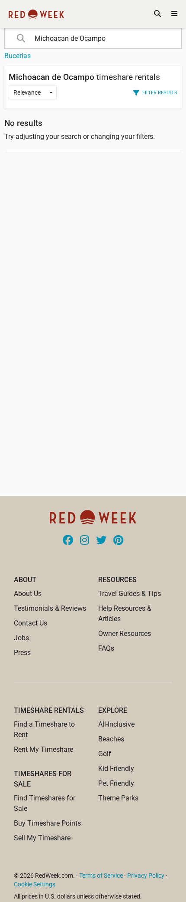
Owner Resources (124, 633)
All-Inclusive (116, 724)
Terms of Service (101, 875)
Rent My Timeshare (43, 749)
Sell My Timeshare (42, 838)
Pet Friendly (116, 783)
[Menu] (174, 14)
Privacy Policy (145, 875)
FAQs (106, 648)
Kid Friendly (116, 768)
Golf (104, 754)
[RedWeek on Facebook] (68, 541)
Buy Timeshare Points (47, 823)
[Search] (157, 14)
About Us (28, 593)
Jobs (21, 638)
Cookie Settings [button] (34, 884)
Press (22, 653)
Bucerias (17, 56)
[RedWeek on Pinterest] (118, 541)
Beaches (111, 739)
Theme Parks (118, 798)
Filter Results (159, 92)
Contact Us (30, 623)
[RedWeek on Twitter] (101, 541)
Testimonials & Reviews (50, 608)
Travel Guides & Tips (129, 593)
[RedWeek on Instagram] (84, 541)
